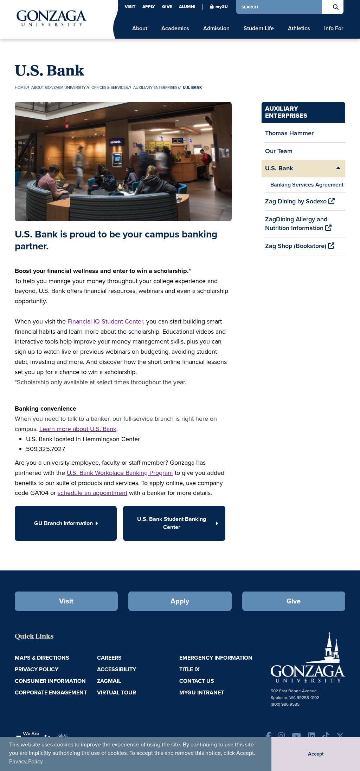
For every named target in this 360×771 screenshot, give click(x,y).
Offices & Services (109, 87)
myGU (222, 7)
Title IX (189, 669)
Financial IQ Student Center (105, 321)
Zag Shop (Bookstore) (296, 245)
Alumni (187, 7)
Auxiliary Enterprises (155, 87)
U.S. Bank (279, 168)
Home (20, 87)
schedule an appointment (92, 492)
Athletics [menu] (299, 28)
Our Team (278, 151)
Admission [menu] (216, 28)
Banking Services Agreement (306, 185)
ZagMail (109, 681)
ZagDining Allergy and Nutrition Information (296, 224)
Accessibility (116, 669)
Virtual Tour (116, 692)
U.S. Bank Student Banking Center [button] (171, 523)
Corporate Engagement (51, 692)
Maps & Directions (42, 658)
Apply (148, 7)
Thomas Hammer (289, 133)
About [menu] (139, 28)
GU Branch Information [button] (63, 523)
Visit (130, 7)
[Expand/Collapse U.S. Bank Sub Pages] (338, 168)
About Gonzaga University (58, 87)
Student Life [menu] (259, 28)
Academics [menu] (175, 28)
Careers (109, 658)
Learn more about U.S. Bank (77, 428)
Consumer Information (50, 681)
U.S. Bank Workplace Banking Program (120, 472)
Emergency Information (215, 658)
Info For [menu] (333, 28)
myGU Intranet (201, 692)
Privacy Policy (26, 761)
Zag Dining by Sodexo (296, 201)
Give (167, 7)
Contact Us (196, 681)
